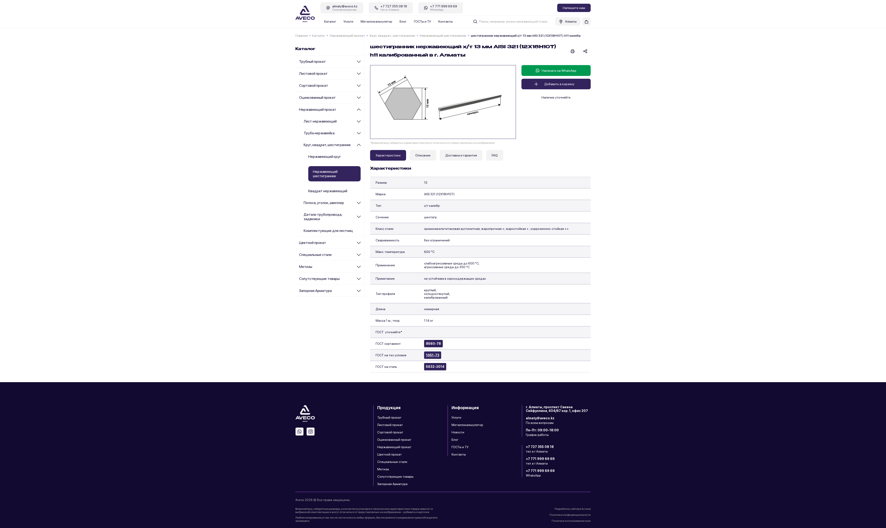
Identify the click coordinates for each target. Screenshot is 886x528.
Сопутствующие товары (319, 278)
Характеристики (388, 155)
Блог (403, 21)
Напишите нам (574, 8)
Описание (423, 155)
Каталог (330, 21)
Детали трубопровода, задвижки (323, 216)
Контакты (445, 21)
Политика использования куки (571, 520)
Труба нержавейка (319, 133)
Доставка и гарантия (461, 155)
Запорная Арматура (315, 290)
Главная (301, 35)
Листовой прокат (313, 73)
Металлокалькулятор (376, 21)
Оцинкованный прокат (317, 97)
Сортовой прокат (313, 85)
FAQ (495, 155)
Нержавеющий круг (324, 156)
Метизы (305, 266)
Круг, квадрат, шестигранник (392, 35)
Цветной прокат (312, 242)
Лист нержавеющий (320, 121)
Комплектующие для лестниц (328, 230)
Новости (458, 432)
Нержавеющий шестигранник (443, 35)
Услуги (348, 21)
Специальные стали (315, 254)
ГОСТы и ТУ (422, 21)
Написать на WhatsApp (559, 70)
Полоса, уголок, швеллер (324, 203)
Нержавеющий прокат (347, 35)
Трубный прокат (312, 61)
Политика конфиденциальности (570, 514)
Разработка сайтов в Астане (573, 508)
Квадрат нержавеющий (327, 191)
